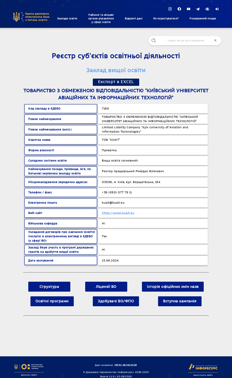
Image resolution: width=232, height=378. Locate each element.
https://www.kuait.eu (118, 213)
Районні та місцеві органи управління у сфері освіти (101, 18)
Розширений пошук (203, 18)
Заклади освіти (67, 18)
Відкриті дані (134, 18)
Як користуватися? (166, 18)
